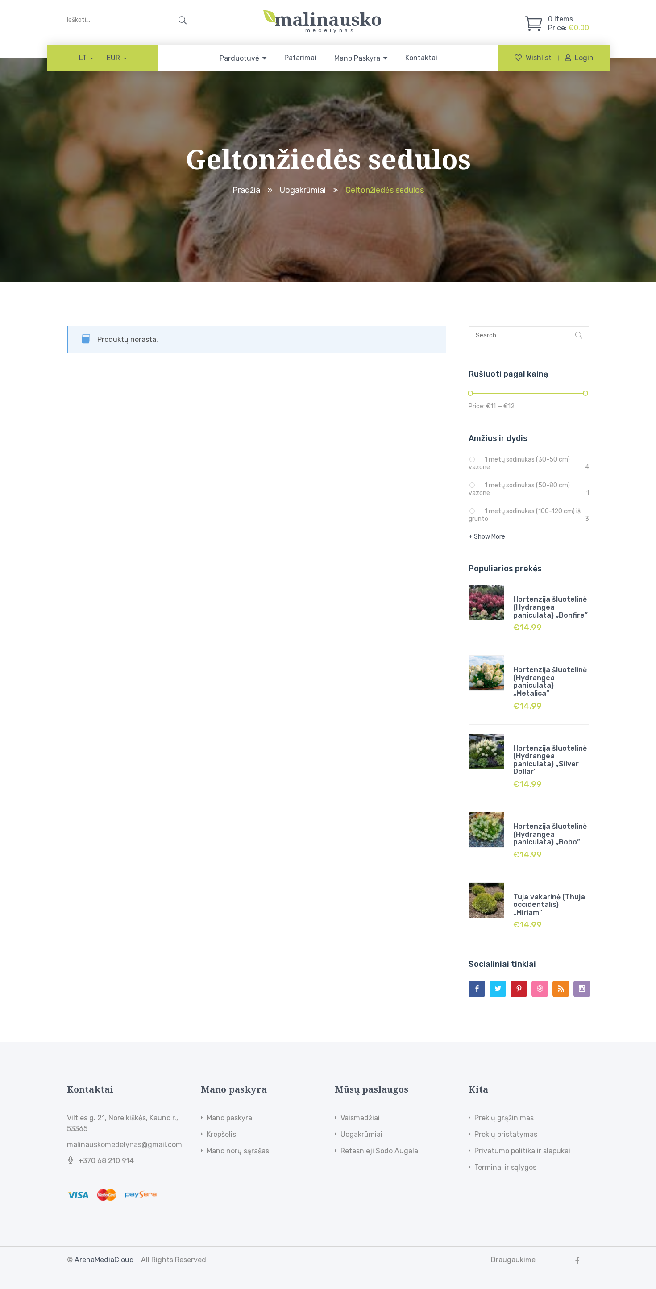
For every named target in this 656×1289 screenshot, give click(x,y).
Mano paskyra (229, 1118)
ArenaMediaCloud (104, 1260)
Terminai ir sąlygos (505, 1167)
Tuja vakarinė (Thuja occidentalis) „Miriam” (549, 905)
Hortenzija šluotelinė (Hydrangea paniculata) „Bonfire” (550, 607)
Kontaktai (421, 58)
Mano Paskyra (357, 58)
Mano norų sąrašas (238, 1151)
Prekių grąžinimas (504, 1118)
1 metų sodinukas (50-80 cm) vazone (519, 489)
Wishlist (539, 58)
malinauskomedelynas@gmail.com (124, 1144)
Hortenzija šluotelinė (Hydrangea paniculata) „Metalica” (550, 681)
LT (83, 58)
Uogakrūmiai (303, 190)
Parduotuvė (239, 58)
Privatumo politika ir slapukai (522, 1151)
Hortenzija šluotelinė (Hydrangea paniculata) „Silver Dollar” (550, 760)
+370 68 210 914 (106, 1160)
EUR (113, 58)
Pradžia (246, 190)
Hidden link (328, 14)
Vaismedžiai (360, 1118)
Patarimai (300, 58)
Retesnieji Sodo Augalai (380, 1151)
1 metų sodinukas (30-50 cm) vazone (519, 463)
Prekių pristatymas (505, 1134)
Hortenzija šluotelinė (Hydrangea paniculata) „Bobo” (550, 834)
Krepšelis (221, 1134)
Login (584, 58)
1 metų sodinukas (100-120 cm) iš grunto (525, 515)
